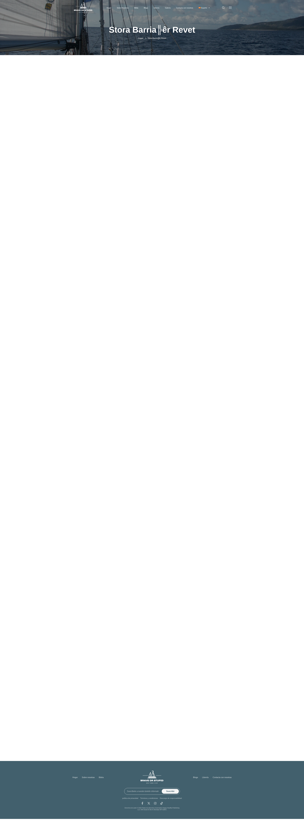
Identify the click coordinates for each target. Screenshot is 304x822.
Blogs (146, 8)
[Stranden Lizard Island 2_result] (205, 486)
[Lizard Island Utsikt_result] (205, 246)
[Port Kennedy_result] (99, 366)
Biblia (136, 8)
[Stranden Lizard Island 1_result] (152, 486)
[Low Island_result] (99, 326)
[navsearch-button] (223, 7)
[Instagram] (155, 803)
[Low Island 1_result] (205, 286)
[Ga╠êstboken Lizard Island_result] (205, 686)
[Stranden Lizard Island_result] (99, 526)
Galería (168, 8)
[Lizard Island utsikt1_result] (99, 286)
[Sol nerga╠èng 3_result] (99, 406)
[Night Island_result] (152, 326)
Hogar (109, 8)
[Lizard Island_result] (152, 286)
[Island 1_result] (152, 86)
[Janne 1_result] (205, 126)
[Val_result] (99, 566)
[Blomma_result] (205, 606)
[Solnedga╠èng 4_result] (205, 406)
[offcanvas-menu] (230, 7)
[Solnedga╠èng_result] (99, 446)
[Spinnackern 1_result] (99, 486)
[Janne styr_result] (152, 166)
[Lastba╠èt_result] (205, 206)
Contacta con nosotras (184, 8)
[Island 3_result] (99, 126)
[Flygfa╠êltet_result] (152, 686)
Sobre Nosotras (123, 8)
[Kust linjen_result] (99, 206)
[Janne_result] (205, 166)
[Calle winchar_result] (152, 646)
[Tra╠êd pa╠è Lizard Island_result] (205, 526)
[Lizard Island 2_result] (152, 246)
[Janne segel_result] (99, 166)
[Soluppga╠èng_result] (152, 446)
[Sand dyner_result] (152, 366)
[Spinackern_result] (205, 446)
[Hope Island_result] (99, 86)
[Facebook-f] (142, 803)
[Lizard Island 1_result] (99, 246)
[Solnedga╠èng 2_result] (152, 406)
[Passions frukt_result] (205, 326)
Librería (156, 8)
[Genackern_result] (99, 726)
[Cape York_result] (205, 646)
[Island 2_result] (205, 86)
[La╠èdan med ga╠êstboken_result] (152, 206)
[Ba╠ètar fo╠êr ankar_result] (152, 606)
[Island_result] (152, 126)
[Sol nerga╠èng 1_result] (205, 366)
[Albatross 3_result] (152, 566)
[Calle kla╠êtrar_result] (99, 646)
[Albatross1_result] (99, 606)
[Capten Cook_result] (99, 686)
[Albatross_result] (205, 566)
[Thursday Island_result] (152, 526)
